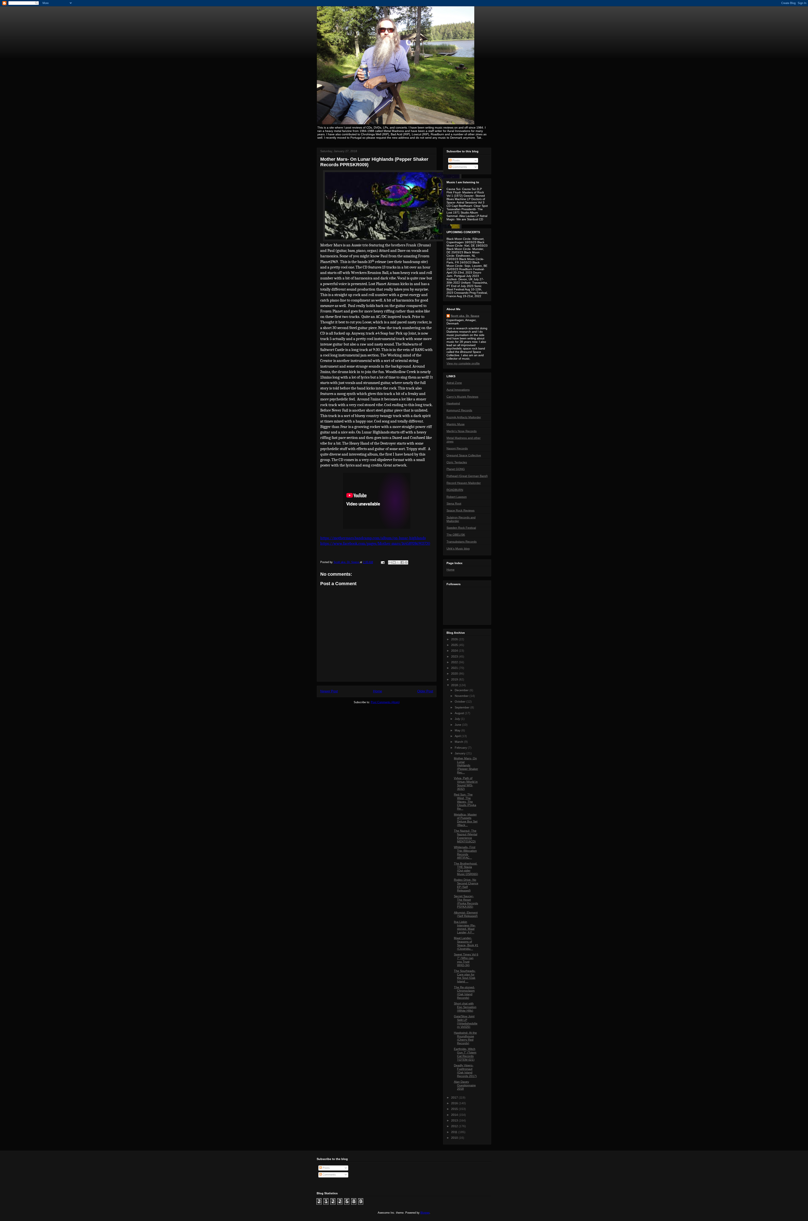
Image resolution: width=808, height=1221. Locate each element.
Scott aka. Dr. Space (465, 316)
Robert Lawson (457, 496)
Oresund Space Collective (464, 455)
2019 (455, 679)
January (460, 753)
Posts (456, 160)
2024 (455, 650)
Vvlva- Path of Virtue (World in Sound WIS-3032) (466, 783)
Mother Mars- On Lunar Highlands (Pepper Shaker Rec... (466, 765)
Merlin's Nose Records (462, 431)
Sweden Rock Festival (461, 527)
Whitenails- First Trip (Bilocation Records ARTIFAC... (465, 852)
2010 (455, 1137)
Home (377, 691)
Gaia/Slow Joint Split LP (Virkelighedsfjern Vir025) (465, 1021)
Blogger (424, 1212)
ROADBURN (455, 490)
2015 (455, 1109)
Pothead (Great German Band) (467, 476)
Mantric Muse (456, 424)
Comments (459, 167)
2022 (455, 662)
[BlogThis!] (394, 562)
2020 (455, 673)
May (458, 730)
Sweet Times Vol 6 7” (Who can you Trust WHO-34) (466, 960)
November (462, 696)
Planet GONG (456, 469)
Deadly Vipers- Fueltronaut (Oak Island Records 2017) (465, 1071)
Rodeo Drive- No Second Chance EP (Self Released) (466, 885)
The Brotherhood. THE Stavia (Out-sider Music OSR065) (466, 869)
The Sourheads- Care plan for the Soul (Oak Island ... (465, 976)
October (460, 701)
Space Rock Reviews (460, 510)
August (460, 713)
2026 (455, 639)
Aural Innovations (458, 389)
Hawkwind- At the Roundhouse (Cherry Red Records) (465, 1038)
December (462, 690)
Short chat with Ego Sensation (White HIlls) (465, 1007)
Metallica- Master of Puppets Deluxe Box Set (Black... (465, 820)
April (458, 736)
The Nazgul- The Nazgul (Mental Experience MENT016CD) (465, 836)
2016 (455, 1103)
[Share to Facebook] (402, 562)
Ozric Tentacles (457, 462)
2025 (455, 645)
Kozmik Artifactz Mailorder (464, 417)
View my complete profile (463, 363)
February (461, 747)
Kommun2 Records (459, 410)
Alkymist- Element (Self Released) (466, 914)
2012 (455, 1126)
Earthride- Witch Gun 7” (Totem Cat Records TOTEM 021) (465, 1054)
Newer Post (329, 691)
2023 (455, 656)
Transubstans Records (462, 541)
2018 (455, 685)
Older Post (425, 691)
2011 (454, 1132)
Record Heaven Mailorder (464, 483)
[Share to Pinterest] (406, 562)
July (458, 718)
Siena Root (454, 503)
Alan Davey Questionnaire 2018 (465, 1085)
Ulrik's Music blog (458, 548)
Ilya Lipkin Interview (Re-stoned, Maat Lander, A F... (465, 927)
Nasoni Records (457, 448)
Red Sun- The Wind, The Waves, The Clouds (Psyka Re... (465, 801)
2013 (455, 1120)
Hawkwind (453, 403)
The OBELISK (456, 534)
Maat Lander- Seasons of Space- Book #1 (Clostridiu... (466, 943)
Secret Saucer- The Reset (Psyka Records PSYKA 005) (466, 901)
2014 (455, 1114)
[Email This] (390, 562)
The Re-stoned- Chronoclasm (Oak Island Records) (464, 992)
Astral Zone (454, 382)
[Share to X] (398, 562)
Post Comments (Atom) (385, 702)
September (462, 707)
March (459, 741)
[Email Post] (382, 562)
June (458, 724)
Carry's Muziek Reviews (462, 396)
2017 (455, 1097)
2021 (455, 668)
